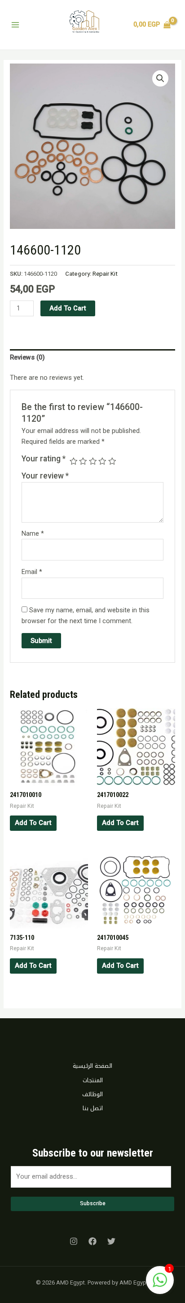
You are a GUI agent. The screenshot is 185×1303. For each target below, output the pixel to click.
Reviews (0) (27, 357)
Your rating (44, 458)
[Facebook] (92, 1241)
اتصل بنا (93, 1108)
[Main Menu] (15, 25)
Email (32, 572)
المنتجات (93, 1080)
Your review (45, 475)
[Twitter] (111, 1241)
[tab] (92, 357)
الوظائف (92, 1094)
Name (33, 533)
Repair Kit (105, 273)
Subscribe (93, 1203)
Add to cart (67, 308)
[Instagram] (74, 1241)
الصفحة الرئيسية (92, 1066)
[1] (160, 1285)
